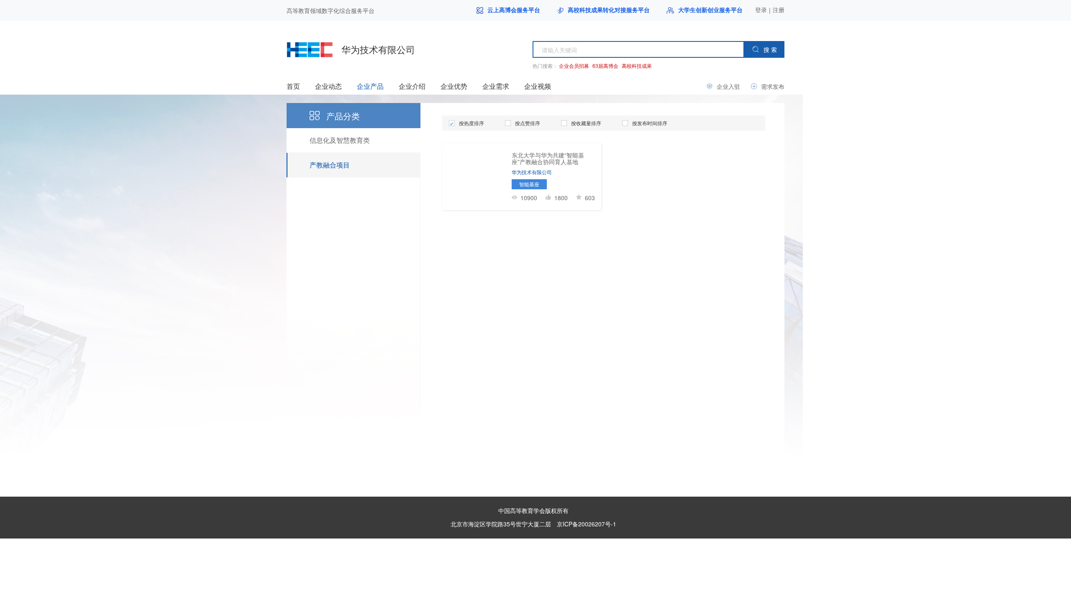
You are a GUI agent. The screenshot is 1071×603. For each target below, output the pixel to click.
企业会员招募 (574, 65)
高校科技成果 (637, 65)
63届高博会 (605, 65)
